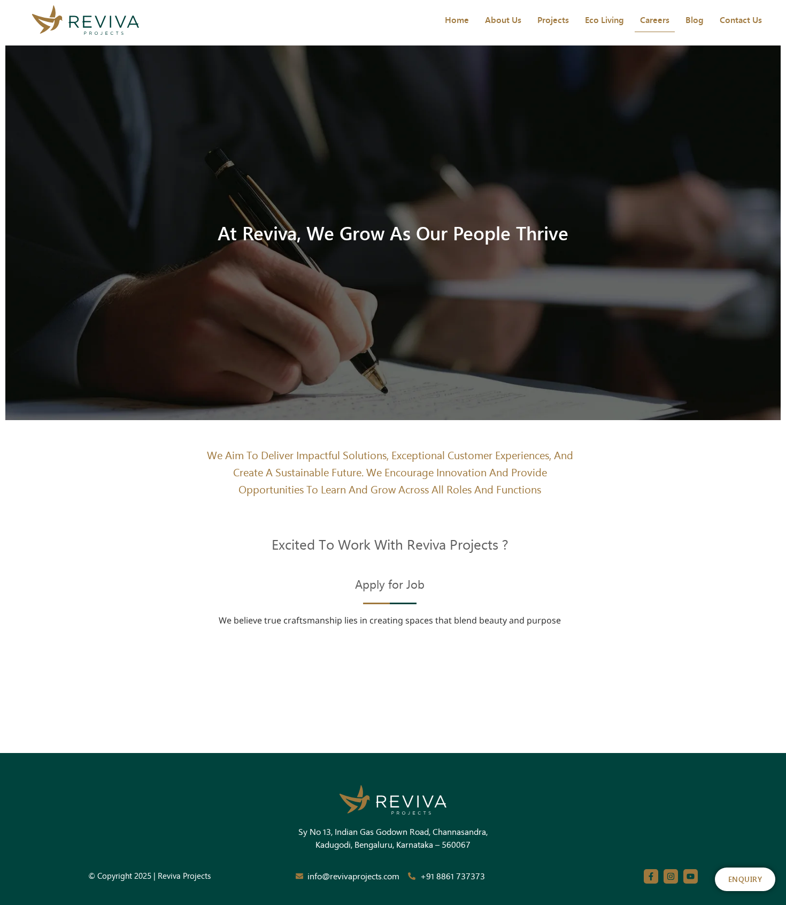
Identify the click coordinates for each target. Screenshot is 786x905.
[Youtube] (690, 876)
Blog (694, 19)
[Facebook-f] (651, 876)
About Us (503, 19)
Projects (553, 19)
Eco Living (604, 19)
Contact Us (741, 19)
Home (457, 19)
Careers (654, 19)
